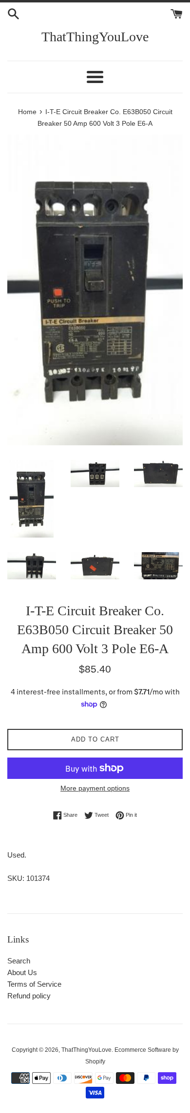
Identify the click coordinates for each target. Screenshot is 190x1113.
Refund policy (29, 996)
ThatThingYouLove (95, 36)
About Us (22, 972)
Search (18, 961)
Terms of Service (34, 984)
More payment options (95, 788)
